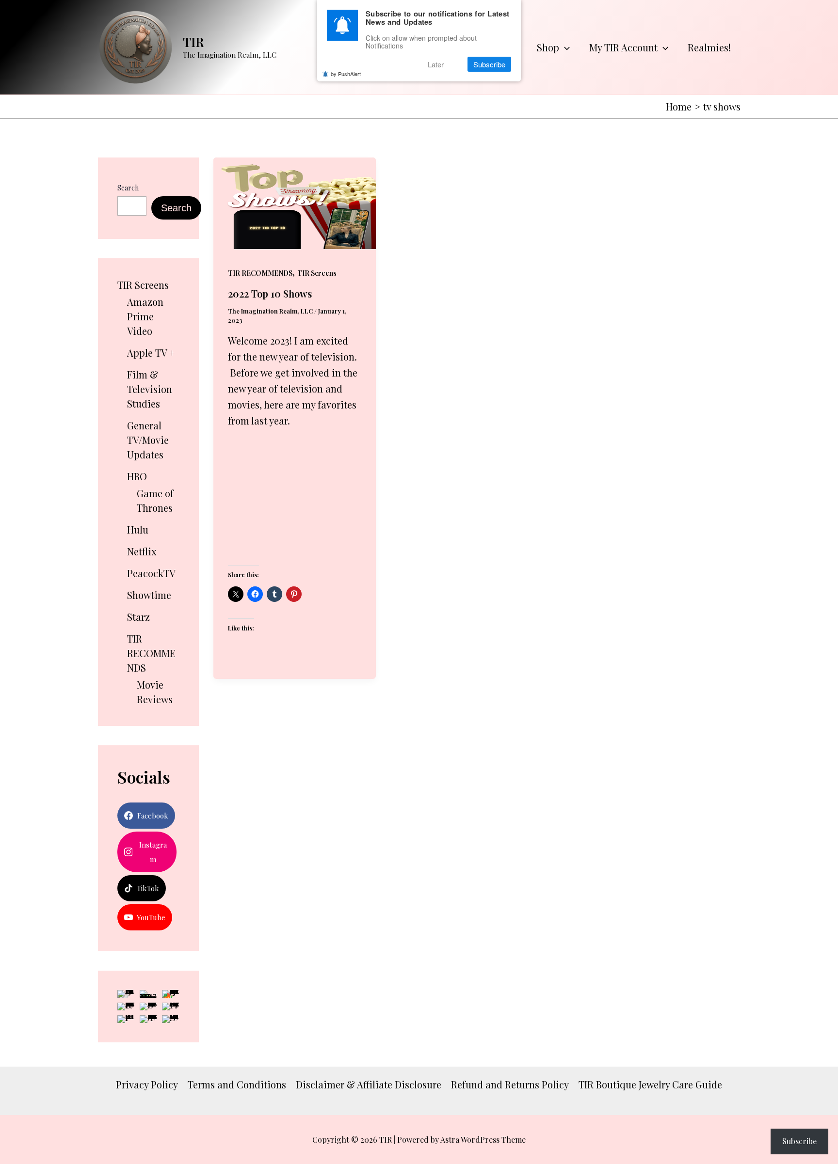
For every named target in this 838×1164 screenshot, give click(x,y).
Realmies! (709, 47)
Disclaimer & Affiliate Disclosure (368, 1084)
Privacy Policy (147, 1084)
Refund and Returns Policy (510, 1084)
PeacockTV (151, 573)
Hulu (137, 529)
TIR (193, 41)
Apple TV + (151, 352)
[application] (564, 47)
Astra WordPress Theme (483, 1139)
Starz (138, 616)
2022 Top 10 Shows (270, 293)
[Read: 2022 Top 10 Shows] (294, 201)
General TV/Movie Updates (148, 440)
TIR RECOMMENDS (151, 653)
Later (436, 64)
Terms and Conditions (237, 1084)
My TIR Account (623, 47)
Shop (548, 47)
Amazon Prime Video (145, 316)
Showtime (149, 594)
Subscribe (799, 1141)
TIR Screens (143, 284)
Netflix (141, 551)
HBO (137, 476)
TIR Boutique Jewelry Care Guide (650, 1084)
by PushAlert (346, 74)
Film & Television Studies (149, 389)
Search (128, 187)
